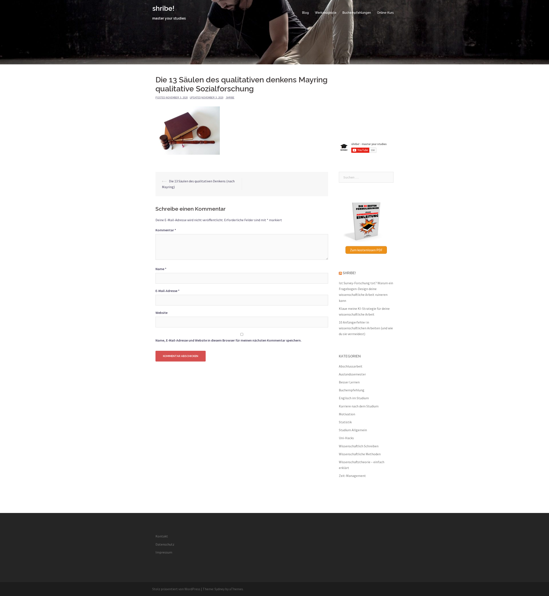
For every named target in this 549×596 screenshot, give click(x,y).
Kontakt (161, 536)
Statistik (345, 422)
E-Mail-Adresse (167, 291)
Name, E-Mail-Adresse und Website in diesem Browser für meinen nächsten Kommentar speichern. (228, 340)
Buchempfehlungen (356, 12)
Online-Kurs (385, 12)
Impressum (163, 552)
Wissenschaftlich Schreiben (359, 446)
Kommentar (165, 230)
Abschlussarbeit (350, 366)
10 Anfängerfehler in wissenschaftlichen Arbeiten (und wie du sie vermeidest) (366, 328)
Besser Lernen (349, 382)
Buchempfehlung (351, 390)
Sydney (219, 589)
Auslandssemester (352, 374)
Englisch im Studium (354, 398)
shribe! (163, 8)
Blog (305, 12)
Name (160, 269)
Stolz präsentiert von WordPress (176, 589)
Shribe (230, 97)
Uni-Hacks (346, 438)
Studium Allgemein (353, 430)
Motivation (347, 414)
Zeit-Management (352, 475)
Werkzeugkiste (325, 12)
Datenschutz (164, 544)
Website (161, 312)
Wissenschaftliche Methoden (360, 454)
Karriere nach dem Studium (359, 406)
